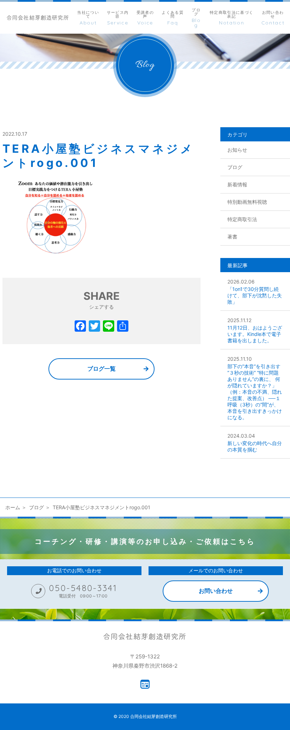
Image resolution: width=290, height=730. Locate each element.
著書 (232, 237)
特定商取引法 (242, 219)
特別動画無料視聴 (247, 202)
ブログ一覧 (101, 368)
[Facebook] (80, 326)
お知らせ (237, 150)
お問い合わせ (216, 590)
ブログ (234, 167)
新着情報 (237, 184)
